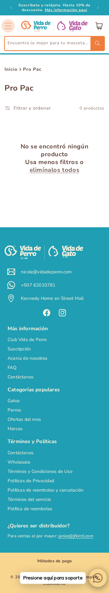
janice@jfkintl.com (75, 536)
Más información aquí (66, 10)
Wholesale (19, 462)
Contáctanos (20, 377)
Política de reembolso (30, 509)
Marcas (15, 429)
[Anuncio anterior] (11, 7)
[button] (8, 26)
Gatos (14, 401)
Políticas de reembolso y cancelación (46, 490)
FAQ (12, 368)
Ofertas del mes (24, 419)
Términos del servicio (29, 499)
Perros (14, 410)
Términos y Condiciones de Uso (40, 471)
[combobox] (54, 43)
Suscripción (19, 349)
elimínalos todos (55, 170)
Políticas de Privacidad (31, 481)
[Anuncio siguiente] (97, 7)
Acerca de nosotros (28, 358)
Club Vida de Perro (27, 340)
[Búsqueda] (97, 43)
